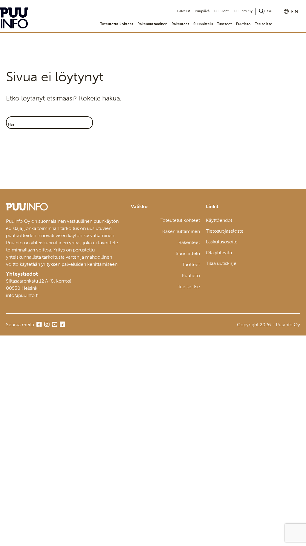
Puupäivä (202, 11)
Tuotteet (224, 24)
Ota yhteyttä (219, 252)
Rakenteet (180, 24)
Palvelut (183, 11)
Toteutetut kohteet (116, 24)
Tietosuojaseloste (225, 231)
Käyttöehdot (219, 220)
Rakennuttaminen (152, 24)
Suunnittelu (203, 24)
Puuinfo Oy (243, 11)
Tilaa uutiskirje (221, 263)
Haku (268, 11)
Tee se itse (263, 24)
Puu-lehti (222, 11)
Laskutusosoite (222, 242)
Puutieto (243, 24)
